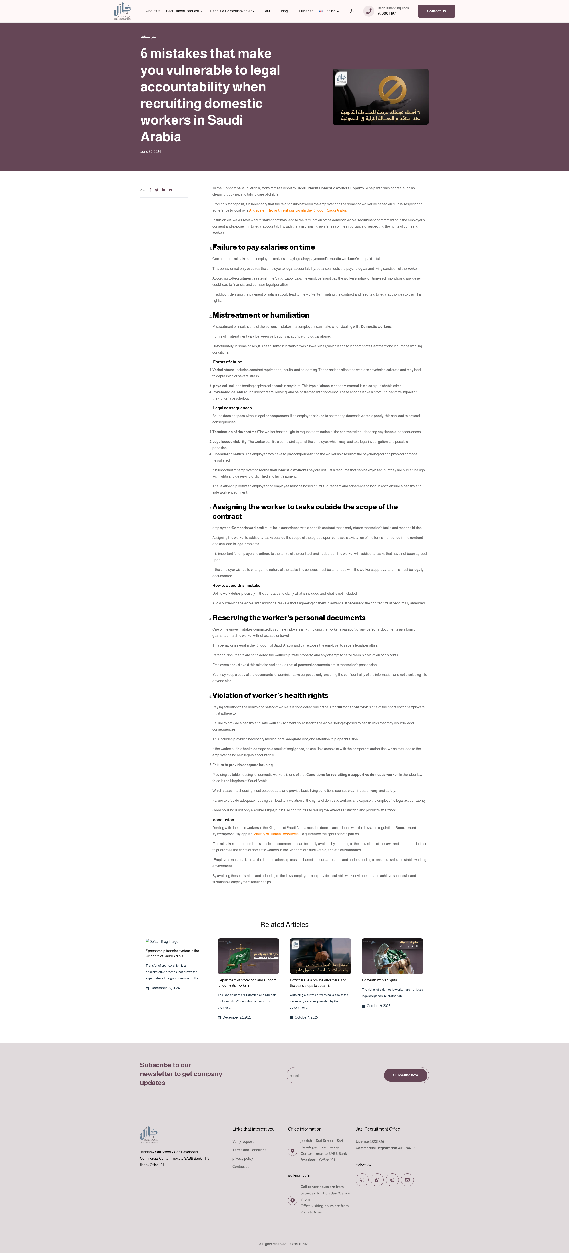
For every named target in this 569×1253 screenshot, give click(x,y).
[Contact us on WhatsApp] (377, 1180)
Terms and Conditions (249, 1150)
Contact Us (436, 11)
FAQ (266, 11)
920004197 (387, 13)
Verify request (243, 1141)
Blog (284, 11)
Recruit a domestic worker (231, 11)
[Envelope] (407, 1180)
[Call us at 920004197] (362, 1180)
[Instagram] (392, 1180)
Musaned (306, 11)
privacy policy (242, 1158)
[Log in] (352, 11)
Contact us (240, 1167)
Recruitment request (182, 11)
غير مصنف (148, 36)
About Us (153, 11)
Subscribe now (405, 1075)
